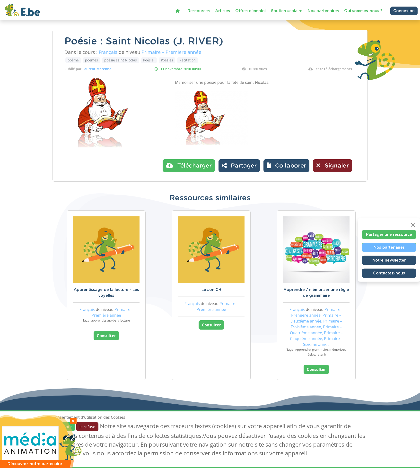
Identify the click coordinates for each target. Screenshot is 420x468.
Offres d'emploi (250, 11)
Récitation (187, 60)
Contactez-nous (389, 273)
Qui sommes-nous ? (363, 11)
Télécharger (193, 166)
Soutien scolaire (286, 11)
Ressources (199, 11)
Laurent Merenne (96, 69)
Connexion (404, 11)
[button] (286, 165)
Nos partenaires (323, 11)
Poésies (167, 60)
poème (73, 60)
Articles (222, 11)
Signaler (336, 166)
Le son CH (211, 290)
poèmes (91, 60)
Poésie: (149, 60)
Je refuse (87, 426)
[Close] (413, 225)
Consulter (106, 335)
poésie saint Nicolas (120, 60)
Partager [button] (243, 166)
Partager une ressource (389, 234)
